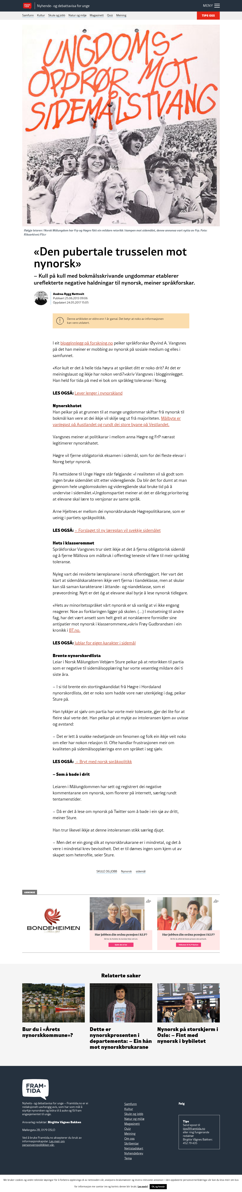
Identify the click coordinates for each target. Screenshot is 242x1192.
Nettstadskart (133, 1148)
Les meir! (143, 1186)
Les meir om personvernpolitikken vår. (43, 1143)
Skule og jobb (56, 15)
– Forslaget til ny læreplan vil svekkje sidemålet (118, 530)
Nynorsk (126, 871)
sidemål (141, 871)
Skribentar (131, 1143)
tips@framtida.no (194, 1128)
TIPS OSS (208, 15)
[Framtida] (28, 5)
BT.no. (74, 630)
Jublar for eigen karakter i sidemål (105, 643)
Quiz (110, 15)
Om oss (129, 1138)
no (110, 343)
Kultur (41, 15)
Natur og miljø (77, 15)
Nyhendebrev (133, 1153)
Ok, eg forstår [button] (158, 1186)
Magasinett (97, 15)
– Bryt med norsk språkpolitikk (103, 762)
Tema (128, 1158)
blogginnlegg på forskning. (84, 343)
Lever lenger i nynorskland (98, 393)
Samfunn (28, 15)
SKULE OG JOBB (106, 871)
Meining (121, 15)
